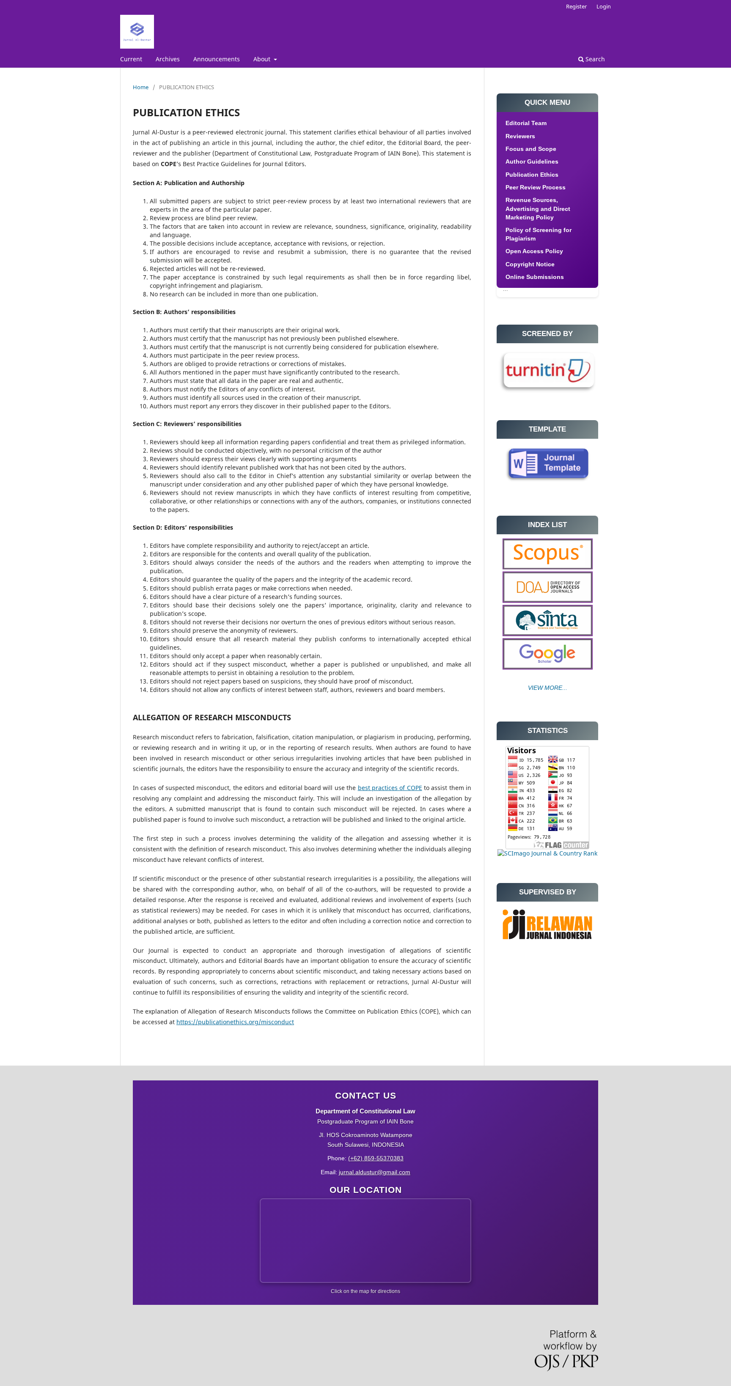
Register (576, 6)
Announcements (216, 59)
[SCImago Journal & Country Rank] (547, 853)
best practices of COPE (390, 788)
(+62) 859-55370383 (376, 1158)
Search (594, 59)
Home (140, 87)
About (262, 59)
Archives (168, 59)
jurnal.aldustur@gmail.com (374, 1172)
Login (603, 6)
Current (131, 59)
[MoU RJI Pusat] (547, 941)
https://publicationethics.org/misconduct (235, 1022)
